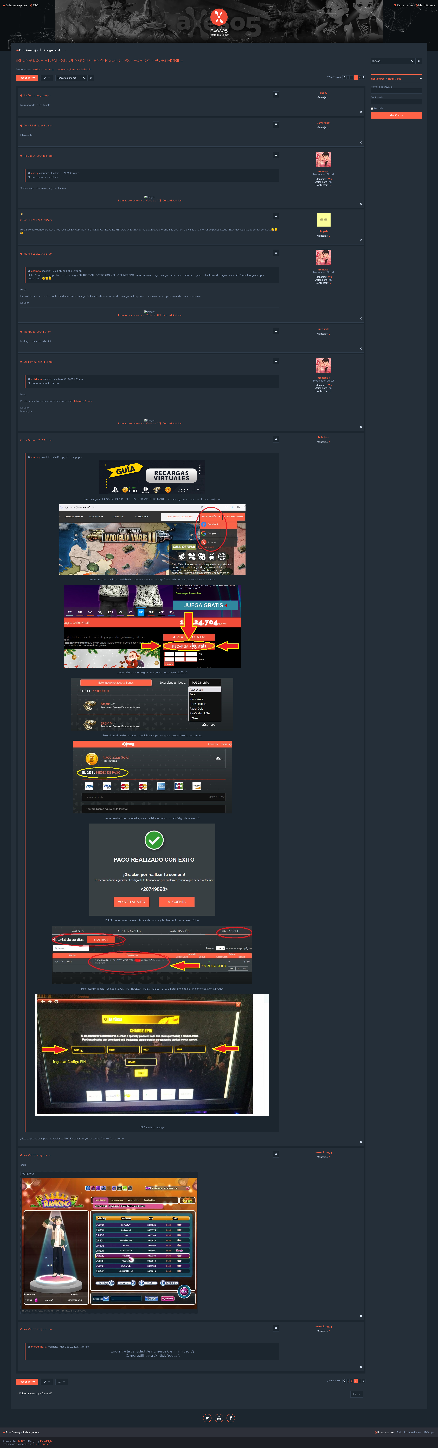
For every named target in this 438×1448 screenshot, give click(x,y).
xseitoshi (37, 69)
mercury (36, 457)
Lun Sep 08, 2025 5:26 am (37, 440)
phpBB (20, 1441)
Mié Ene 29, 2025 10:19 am (38, 155)
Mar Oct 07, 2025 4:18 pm (37, 1329)
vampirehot (323, 122)
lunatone (75, 69)
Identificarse (378, 78)
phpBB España (41, 1444)
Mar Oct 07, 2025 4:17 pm (37, 1155)
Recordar (379, 108)
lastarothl (86, 69)
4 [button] (359, 77)
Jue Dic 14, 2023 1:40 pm (37, 95)
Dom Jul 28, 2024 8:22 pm (38, 125)
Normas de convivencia (131, 200)
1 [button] (348, 77)
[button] (344, 77)
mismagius (50, 69)
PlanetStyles (47, 1441)
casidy (323, 92)
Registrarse (394, 78)
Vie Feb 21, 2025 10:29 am (37, 253)
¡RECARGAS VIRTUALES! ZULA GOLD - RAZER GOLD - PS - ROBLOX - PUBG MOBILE (99, 60)
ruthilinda (323, 329)
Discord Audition (172, 200)
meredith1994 (323, 1152)
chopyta (323, 231)
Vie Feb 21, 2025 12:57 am (37, 220)
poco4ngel (63, 69)
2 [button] (351, 77)
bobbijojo (323, 437)
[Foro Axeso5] (219, 17)
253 (330, 179)
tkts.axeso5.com (83, 401)
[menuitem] (34, 5)
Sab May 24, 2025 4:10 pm (38, 362)
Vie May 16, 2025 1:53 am (37, 331)
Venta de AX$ (153, 200)
